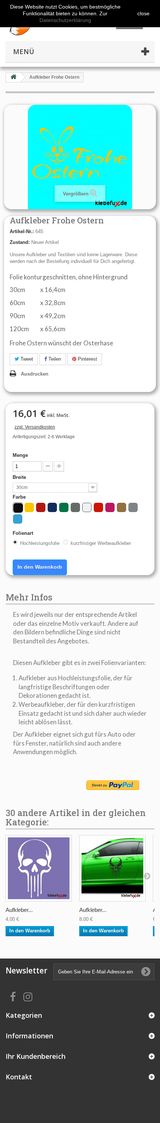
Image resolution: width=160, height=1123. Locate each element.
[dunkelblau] (52, 507)
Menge (20, 455)
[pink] (110, 507)
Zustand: (20, 242)
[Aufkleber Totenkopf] (39, 868)
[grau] (75, 507)
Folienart (24, 533)
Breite (20, 477)
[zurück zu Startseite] (13, 77)
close (143, 13)
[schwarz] (18, 507)
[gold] (121, 507)
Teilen (54, 359)
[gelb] (29, 507)
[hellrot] (98, 507)
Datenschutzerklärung (65, 20)
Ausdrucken (34, 374)
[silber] (133, 507)
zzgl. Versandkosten (35, 427)
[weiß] (87, 507)
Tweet (26, 359)
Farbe (20, 497)
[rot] (40, 507)
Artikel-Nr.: (22, 231)
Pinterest (86, 359)
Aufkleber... (19, 910)
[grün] (63, 507)
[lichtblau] (17, 519)
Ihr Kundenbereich (35, 1056)
